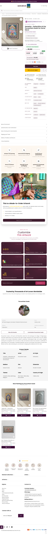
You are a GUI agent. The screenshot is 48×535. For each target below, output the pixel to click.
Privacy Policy (5, 502)
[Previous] (3, 31)
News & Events (5, 497)
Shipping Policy (5, 499)
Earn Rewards (5, 496)
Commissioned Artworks (7, 493)
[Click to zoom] (21, 19)
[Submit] (2, 10)
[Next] (21, 31)
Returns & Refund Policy (7, 500)
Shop (3, 494)
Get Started (39, 283)
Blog (3, 491)
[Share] (45, 70)
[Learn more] (33, 18)
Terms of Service (6, 503)
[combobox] (24, 10)
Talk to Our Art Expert (33, 70)
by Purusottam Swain (30, 32)
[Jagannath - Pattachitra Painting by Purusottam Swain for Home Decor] (8, 397)
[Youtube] (11, 527)
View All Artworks (12, 332)
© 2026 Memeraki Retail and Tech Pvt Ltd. (11, 530)
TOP (46, 533)
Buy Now (36, 66)
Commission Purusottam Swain (35, 332)
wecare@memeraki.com (30, 490)
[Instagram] (4, 527)
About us (4, 488)
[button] (35, 21)
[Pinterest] (9, 527)
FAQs (3, 490)
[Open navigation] (3, 5)
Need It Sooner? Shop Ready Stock (24, 220)
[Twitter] (7, 527)
